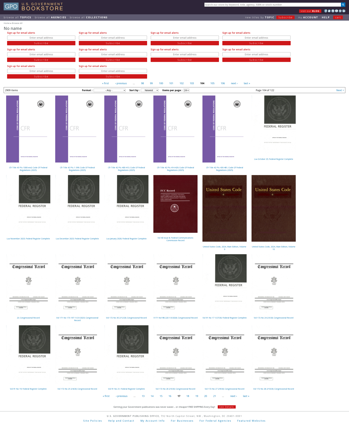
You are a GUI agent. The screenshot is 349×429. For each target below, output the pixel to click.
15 (161, 396)
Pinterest (340, 10)
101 (171, 83)
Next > (340, 90)
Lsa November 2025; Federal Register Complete (28, 238)
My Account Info (152, 420)
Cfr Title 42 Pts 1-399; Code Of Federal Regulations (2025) (77, 168)
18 (187, 396)
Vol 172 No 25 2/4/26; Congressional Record (77, 389)
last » (247, 83)
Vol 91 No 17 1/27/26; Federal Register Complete (225, 317)
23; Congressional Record (28, 317)
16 (170, 396)
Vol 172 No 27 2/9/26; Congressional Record (224, 389)
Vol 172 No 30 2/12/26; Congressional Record (126, 317)
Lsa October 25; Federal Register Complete (273, 159)
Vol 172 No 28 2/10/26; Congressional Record (273, 389)
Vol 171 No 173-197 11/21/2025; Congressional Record (77, 319)
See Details (226, 406)
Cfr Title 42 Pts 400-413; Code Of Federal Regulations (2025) (126, 168)
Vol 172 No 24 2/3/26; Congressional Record (273, 317)
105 (212, 83)
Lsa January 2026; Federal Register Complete (126, 238)
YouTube (336, 10)
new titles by (269, 17)
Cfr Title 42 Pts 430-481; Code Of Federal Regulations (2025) (224, 168)
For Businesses (182, 420)
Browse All (17, 17)
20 (205, 396)
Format (87, 90)
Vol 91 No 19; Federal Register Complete (28, 389)
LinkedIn (343, 10)
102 (182, 83)
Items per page (172, 90)
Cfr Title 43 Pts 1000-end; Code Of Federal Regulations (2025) (28, 168)
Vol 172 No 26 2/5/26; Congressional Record (175, 389)
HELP (326, 17)
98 (142, 83)
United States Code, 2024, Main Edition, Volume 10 (273, 248)
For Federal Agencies (215, 420)
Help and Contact (121, 420)
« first (105, 83)
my (308, 17)
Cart (338, 17)
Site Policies (92, 420)
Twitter (329, 10)
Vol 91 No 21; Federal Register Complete (126, 389)
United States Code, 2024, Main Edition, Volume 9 (224, 248)
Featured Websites (251, 420)
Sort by (134, 90)
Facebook (325, 10)
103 (192, 83)
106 (223, 83)
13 (143, 396)
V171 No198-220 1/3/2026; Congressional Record (176, 317)
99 (151, 83)
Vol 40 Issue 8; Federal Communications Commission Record (175, 239)
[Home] (34, 9)
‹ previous (121, 83)
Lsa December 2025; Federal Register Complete (77, 238)
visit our (310, 11)
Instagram (332, 10)
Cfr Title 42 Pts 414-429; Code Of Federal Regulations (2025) (175, 168)
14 (152, 396)
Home (7, 23)
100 (161, 83)
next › (234, 83)
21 (214, 396)
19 (196, 396)
